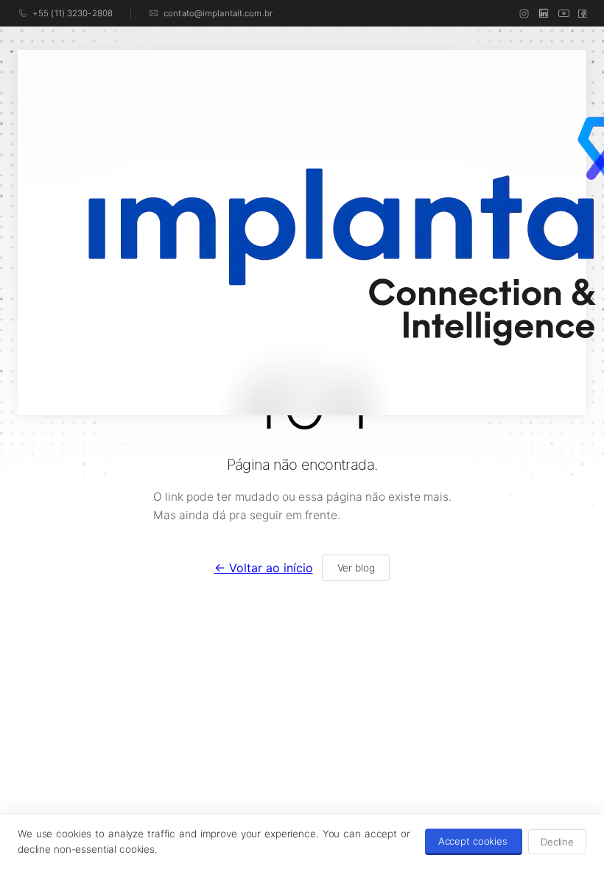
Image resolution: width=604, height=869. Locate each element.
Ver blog (356, 568)
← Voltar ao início (263, 567)
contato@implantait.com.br (218, 13)
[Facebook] (582, 14)
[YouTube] (563, 13)
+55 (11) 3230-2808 (72, 13)
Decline (557, 842)
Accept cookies (473, 841)
